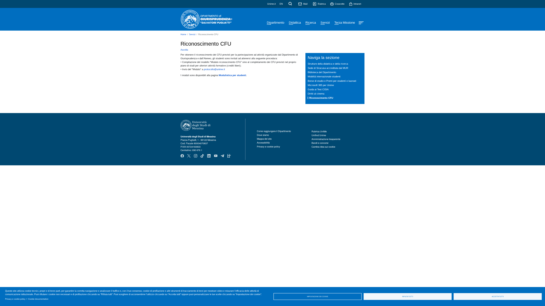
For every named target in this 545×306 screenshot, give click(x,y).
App (229, 156)
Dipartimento (275, 22)
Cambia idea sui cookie (323, 146)
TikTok (202, 156)
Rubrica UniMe (319, 131)
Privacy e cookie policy (15, 299)
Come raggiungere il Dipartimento (274, 131)
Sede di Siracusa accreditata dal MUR (328, 68)
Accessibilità (263, 142)
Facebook (182, 156)
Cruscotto (339, 4)
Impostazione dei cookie (317, 296)
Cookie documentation (38, 299)
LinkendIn (209, 156)
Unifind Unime (319, 135)
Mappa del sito (264, 138)
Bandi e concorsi (320, 142)
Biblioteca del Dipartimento (322, 72)
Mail (305, 4)
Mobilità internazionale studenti (324, 76)
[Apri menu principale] (361, 22)
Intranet (357, 4)
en (281, 4)
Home (183, 34)
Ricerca (310, 22)
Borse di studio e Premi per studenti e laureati (332, 80)
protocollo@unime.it (214, 69)
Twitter (189, 156)
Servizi (325, 22)
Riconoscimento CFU (321, 97)
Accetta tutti (498, 296)
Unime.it (271, 4)
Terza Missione (344, 22)
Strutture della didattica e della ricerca (328, 63)
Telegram (222, 156)
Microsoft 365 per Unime (321, 85)
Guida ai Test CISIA (318, 89)
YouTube (215, 156)
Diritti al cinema (316, 93)
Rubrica (322, 4)
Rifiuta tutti (407, 296)
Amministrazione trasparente (326, 139)
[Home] (206, 19)
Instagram (195, 156)
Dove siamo (263, 135)
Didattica (295, 22)
